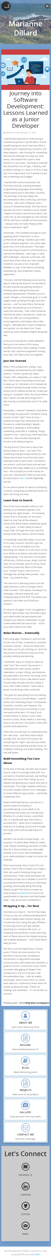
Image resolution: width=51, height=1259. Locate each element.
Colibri (36, 1254)
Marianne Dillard (13, 132)
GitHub (24, 893)
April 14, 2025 (30, 132)
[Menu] (47, 6)
